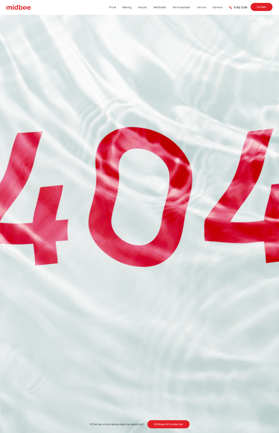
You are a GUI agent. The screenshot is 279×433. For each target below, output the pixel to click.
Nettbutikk (160, 7)
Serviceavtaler (182, 7)
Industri (142, 7)
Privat (112, 7)
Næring (127, 7)
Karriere (217, 7)
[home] (18, 7)
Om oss (201, 7)
